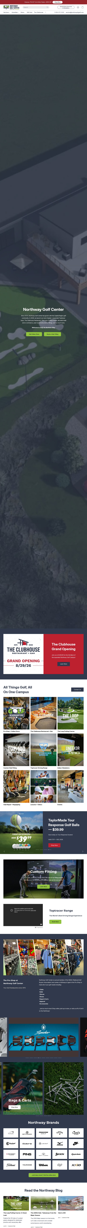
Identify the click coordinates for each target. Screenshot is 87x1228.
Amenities (15, 12)
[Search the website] (47, 7)
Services (6, 12)
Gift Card (29, 12)
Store (22, 12)
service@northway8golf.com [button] (75, 12)
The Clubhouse (38, 12)
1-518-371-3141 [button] (59, 12)
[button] (58, 2)
